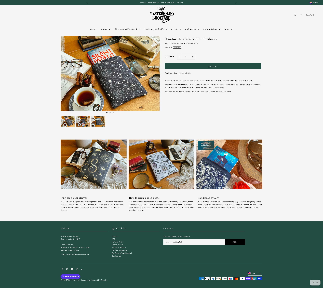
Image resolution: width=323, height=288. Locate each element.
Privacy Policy (117, 245)
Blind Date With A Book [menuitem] (125, 29)
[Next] (236, 2)
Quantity (169, 56)
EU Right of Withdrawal (122, 253)
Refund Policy (118, 242)
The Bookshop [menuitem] (210, 29)
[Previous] (87, 2)
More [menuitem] (226, 29)
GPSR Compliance (119, 250)
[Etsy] (81, 269)
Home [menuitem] (93, 29)
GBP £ (315, 3)
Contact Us (116, 256)
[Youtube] (72, 269)
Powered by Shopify (98, 280)
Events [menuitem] (174, 29)
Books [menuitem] (104, 29)
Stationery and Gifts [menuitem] (154, 29)
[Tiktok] (77, 269)
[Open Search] (295, 15)
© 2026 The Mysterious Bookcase (74, 280)
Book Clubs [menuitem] (190, 29)
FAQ (114, 239)
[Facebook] (62, 269)
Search (115, 236)
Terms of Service (119, 247)
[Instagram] (67, 269)
